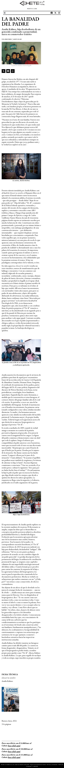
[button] (4, 12)
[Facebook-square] (51, 12)
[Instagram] (59, 12)
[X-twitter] (55, 12)
